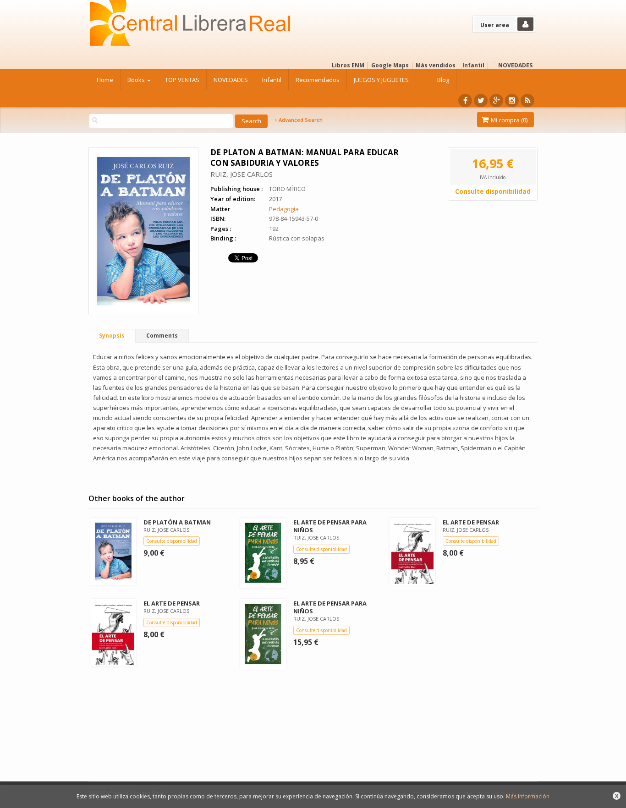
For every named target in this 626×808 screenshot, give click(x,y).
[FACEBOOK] (465, 100)
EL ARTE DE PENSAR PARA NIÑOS (330, 526)
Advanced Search (300, 120)
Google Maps (390, 65)
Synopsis (112, 335)
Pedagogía (284, 209)
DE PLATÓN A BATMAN (177, 522)
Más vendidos (436, 65)
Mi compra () (508, 120)
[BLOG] (527, 100)
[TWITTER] (481, 100)
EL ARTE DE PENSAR (471, 522)
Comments (162, 335)
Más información (527, 796)
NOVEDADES (515, 65)
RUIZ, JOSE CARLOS (241, 174)
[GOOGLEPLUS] (496, 100)
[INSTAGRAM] (512, 100)
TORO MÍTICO (287, 189)
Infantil (473, 65)
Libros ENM (348, 65)
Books (136, 80)
